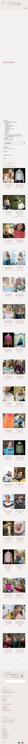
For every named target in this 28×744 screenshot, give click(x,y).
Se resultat (8, 163)
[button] (26, 7)
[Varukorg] (3, 2)
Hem (5, 62)
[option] (23, 742)
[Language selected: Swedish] (21, 743)
